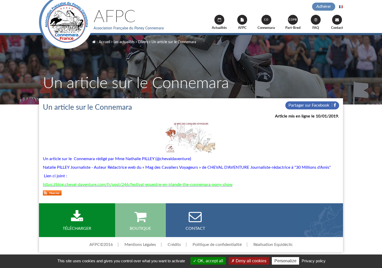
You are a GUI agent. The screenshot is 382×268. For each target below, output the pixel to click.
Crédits (174, 245)
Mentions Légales (140, 245)
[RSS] (52, 193)
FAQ (315, 28)
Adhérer (323, 6)
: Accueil (103, 42)
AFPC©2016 (101, 245)
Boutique (140, 228)
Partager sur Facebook (309, 105)
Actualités (219, 28)
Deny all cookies (250, 261)
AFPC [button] (242, 28)
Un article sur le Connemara (173, 42)
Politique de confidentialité (217, 245)
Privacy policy (314, 261)
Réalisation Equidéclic (273, 245)
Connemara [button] (266, 24)
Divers (142, 42)
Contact (337, 28)
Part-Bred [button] (292, 24)
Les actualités (124, 42)
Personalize (285, 261)
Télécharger (77, 228)
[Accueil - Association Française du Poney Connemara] (66, 24)
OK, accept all (209, 261)
